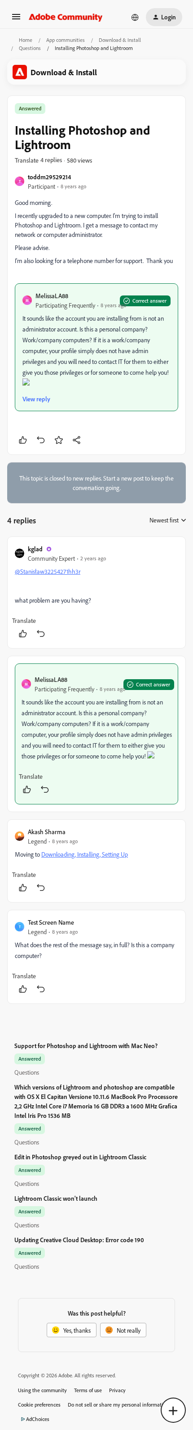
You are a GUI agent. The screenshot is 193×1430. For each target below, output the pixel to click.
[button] (16, 19)
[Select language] (135, 17)
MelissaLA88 (51, 296)
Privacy (117, 1390)
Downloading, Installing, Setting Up (84, 854)
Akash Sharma (47, 831)
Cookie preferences (39, 1404)
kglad (35, 549)
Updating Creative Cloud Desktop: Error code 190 (79, 1240)
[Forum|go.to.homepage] (66, 17)
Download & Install (120, 39)
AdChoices (37, 1419)
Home (25, 39)
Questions (30, 48)
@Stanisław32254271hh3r (47, 571)
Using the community (42, 1390)
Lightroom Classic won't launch (55, 1198)
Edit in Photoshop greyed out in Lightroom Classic (80, 1157)
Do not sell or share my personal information (118, 1404)
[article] (96, 592)
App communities (65, 39)
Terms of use (88, 1390)
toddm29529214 (49, 177)
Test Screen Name (51, 922)
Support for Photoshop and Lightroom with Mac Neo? (86, 1045)
